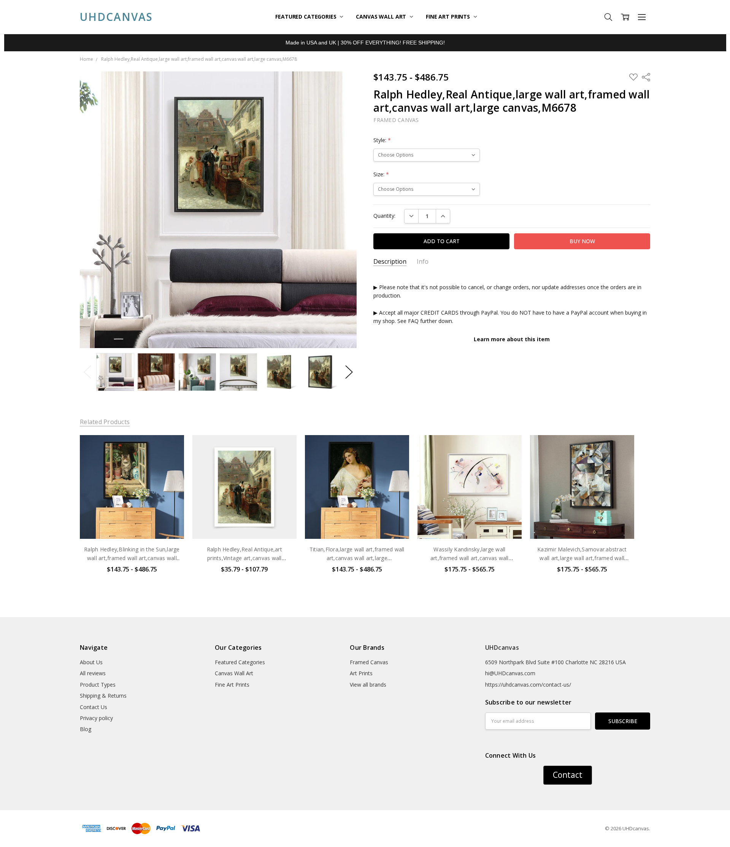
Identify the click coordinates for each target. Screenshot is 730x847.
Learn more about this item (512, 339)
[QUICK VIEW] (170, 448)
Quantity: (384, 215)
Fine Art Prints (448, 16)
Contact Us (93, 707)
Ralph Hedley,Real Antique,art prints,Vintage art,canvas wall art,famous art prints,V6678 (244, 558)
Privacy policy (96, 718)
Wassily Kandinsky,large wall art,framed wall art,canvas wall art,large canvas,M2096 (469, 558)
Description (389, 262)
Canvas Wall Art (382, 16)
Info (422, 262)
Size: (381, 174)
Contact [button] (567, 774)
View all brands (368, 684)
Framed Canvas (369, 662)
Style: (382, 140)
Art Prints (361, 673)
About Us (91, 662)
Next (349, 372)
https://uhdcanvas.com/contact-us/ (528, 684)
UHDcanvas (502, 647)
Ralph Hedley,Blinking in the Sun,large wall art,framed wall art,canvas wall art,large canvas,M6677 (132, 558)
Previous (87, 372)
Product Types (98, 684)
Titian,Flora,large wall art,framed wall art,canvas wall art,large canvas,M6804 (357, 558)
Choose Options (132, 523)
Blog (85, 729)
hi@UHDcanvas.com (510, 673)
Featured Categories (306, 16)
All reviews (93, 673)
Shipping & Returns (103, 695)
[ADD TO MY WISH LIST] (170, 460)
